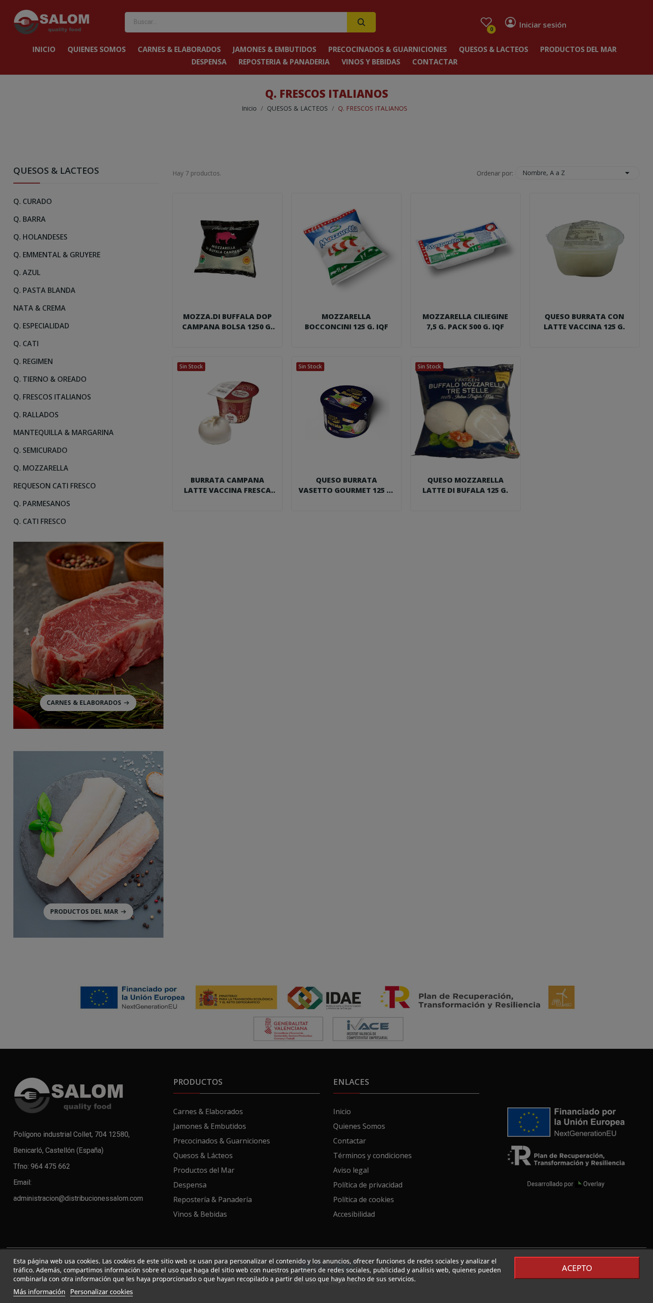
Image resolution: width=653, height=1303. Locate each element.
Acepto (577, 1268)
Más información (39, 1291)
